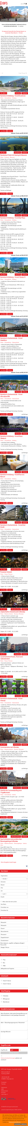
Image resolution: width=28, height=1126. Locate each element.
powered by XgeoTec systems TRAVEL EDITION (11, 1109)
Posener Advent (6, 572)
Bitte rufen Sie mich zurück (10, 901)
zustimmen (17, 1124)
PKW (4, 965)
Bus (4, 962)
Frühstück (5, 995)
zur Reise (3, 131)
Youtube (3, 1084)
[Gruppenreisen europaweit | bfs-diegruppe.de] (6, 3)
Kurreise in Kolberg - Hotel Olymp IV (13, 277)
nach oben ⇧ (4, 1094)
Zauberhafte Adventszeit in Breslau (12, 612)
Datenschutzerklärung (14, 1122)
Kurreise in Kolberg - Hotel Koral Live (12, 96)
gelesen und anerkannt (11, 1059)
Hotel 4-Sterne (7, 980)
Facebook (3, 1082)
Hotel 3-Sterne (7, 983)
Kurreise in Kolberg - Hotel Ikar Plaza (12, 218)
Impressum (4, 1087)
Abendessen (6, 1002)
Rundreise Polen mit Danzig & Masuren (13, 155)
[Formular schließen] (26, 866)
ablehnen (23, 1124)
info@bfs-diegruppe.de (7, 1078)
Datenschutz (4, 1090)
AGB (2, 1089)
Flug (4, 959)
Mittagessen (6, 998)
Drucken (3, 1092)
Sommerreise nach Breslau (9, 747)
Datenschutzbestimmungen (8, 1058)
